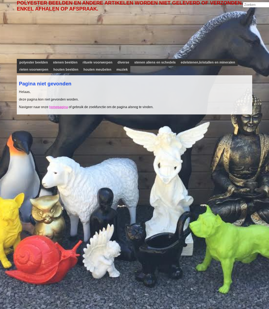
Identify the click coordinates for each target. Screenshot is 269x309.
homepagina (58, 107)
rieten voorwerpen (33, 69)
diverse (123, 62)
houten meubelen (97, 69)
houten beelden (65, 69)
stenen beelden (65, 62)
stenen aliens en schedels (155, 62)
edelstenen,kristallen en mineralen (208, 62)
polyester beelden (33, 62)
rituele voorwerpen (97, 62)
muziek (122, 69)
